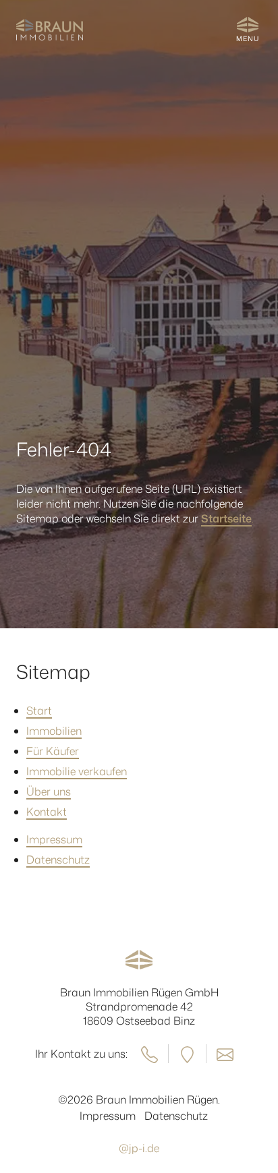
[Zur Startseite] (49, 29)
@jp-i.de (139, 1148)
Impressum (108, 1115)
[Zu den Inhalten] (27, 553)
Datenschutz (176, 1115)
